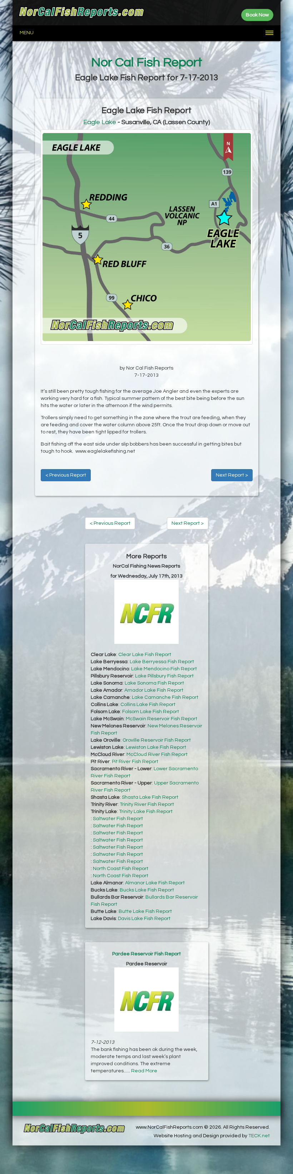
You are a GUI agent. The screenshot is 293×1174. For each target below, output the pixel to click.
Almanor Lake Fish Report (155, 882)
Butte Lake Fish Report (145, 911)
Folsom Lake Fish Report (150, 711)
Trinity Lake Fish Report (146, 811)
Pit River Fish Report (135, 761)
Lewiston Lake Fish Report (156, 747)
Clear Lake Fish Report (144, 654)
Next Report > (232, 475)
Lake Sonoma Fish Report (154, 683)
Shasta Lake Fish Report (150, 797)
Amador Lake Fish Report (153, 690)
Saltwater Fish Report (118, 818)
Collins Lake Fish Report (147, 704)
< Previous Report (65, 475)
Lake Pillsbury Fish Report (164, 676)
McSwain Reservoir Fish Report (161, 718)
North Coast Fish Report (120, 868)
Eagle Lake (99, 122)
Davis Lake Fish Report (144, 918)
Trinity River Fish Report (147, 804)
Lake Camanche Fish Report (165, 697)
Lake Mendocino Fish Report (164, 668)
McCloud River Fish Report (157, 754)
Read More (144, 1070)
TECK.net (259, 1135)
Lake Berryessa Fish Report (162, 661)
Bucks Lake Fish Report (147, 890)
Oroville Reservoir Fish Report (157, 740)
